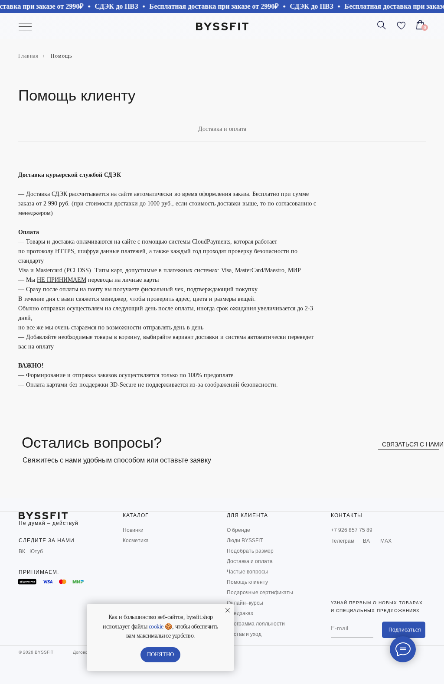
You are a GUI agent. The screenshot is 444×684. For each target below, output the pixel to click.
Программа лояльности (256, 624)
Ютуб (36, 551)
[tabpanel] (222, 275)
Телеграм (342, 541)
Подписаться (404, 630)
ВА (366, 541)
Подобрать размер (250, 551)
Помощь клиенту (247, 582)
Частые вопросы (247, 572)
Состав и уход (244, 634)
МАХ (386, 541)
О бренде (238, 530)
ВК (22, 551)
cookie (156, 626)
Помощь (61, 56)
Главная (28, 56)
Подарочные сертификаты (260, 593)
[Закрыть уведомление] (227, 610)
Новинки (133, 530)
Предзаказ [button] (240, 613)
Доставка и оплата (250, 561)
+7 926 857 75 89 (351, 530)
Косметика (136, 540)
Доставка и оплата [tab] (222, 129)
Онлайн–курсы (245, 603)
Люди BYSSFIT (245, 540)
